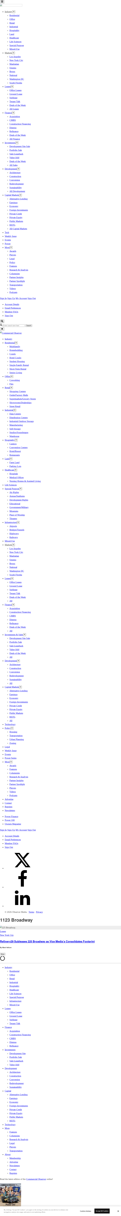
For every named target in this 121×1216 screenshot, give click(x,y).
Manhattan (14, 64)
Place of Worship (17, 515)
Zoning (12, 743)
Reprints (8, 806)
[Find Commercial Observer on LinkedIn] (22, 906)
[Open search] (2, 321)
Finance (8, 112)
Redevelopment (16, 184)
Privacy (39, 912)
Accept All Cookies (102, 1211)
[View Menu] (2, 1)
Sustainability (15, 187)
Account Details (12, 304)
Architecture (14, 172)
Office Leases (15, 90)
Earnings (13, 202)
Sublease (13, 97)
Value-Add (14, 157)
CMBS (12, 120)
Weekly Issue (11, 236)
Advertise (9, 799)
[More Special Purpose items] (20, 488)
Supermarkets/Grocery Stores (22, 399)
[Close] (118, 1211)
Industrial (13, 26)
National (13, 75)
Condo (12, 354)
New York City (16, 60)
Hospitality (14, 30)
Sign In (3, 298)
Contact (8, 803)
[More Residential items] (16, 342)
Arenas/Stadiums (17, 496)
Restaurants (14, 455)
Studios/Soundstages (18, 432)
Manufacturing (16, 425)
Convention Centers (18, 447)
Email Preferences (13, 308)
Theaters (13, 518)
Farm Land (14, 462)
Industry (8, 339)
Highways (14, 533)
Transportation (16, 285)
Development (11, 169)
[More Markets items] (13, 53)
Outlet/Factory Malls (18, 395)
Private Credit (15, 214)
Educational (14, 503)
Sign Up (11, 298)
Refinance (13, 131)
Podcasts (13, 292)
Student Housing (17, 361)
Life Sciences (15, 41)
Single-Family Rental (19, 365)
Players (12, 255)
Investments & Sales (14, 634)
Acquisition (14, 116)
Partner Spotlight (17, 281)
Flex (11, 384)
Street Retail (14, 406)
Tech (7, 232)
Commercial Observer (36, 1179)
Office (12, 19)
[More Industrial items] (14, 410)
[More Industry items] (13, 11)
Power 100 (10, 820)
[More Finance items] (13, 112)
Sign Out (32, 298)
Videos (12, 288)
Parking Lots (15, 466)
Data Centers (15, 414)
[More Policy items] (12, 728)
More (7, 247)
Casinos (13, 444)
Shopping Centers (17, 391)
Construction (15, 176)
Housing (13, 732)
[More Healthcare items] (15, 470)
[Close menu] (2, 329)
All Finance (14, 139)
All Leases (14, 109)
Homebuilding (16, 350)
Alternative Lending (18, 199)
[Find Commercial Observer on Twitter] (22, 868)
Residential (14, 15)
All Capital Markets (18, 228)
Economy (13, 206)
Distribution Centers (18, 417)
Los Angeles (15, 56)
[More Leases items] (12, 86)
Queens (12, 68)
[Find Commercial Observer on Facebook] (22, 887)
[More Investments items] (16, 142)
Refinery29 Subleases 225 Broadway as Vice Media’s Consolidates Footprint (47, 941)
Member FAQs (11, 312)
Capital (8, 1091)
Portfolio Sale (15, 150)
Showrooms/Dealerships (20, 402)
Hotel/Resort (15, 451)
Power (8, 243)
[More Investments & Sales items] (24, 634)
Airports (13, 526)
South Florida (15, 83)
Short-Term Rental (17, 369)
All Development (17, 191)
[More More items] (11, 247)
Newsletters (10, 810)
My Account (21, 298)
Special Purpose (16, 45)
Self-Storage (15, 429)
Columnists (14, 273)
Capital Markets (12, 195)
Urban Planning (16, 739)
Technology (10, 724)
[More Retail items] (11, 387)
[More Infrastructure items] (18, 522)
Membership (15, 1158)
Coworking (14, 380)
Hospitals (13, 473)
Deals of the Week (17, 105)
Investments (10, 142)
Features (13, 266)
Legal (12, 258)
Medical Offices (16, 477)
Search (28, 325)
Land (11, 34)
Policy (12, 262)
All (10, 601)
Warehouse (14, 436)
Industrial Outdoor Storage (21, 421)
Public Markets (16, 221)
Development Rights (18, 500)
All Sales (13, 165)
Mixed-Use (14, 49)
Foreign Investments (18, 210)
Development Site (17, 1053)
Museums (13, 511)
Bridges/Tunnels (16, 530)
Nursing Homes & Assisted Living (25, 481)
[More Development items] (18, 169)
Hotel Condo (15, 357)
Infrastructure (11, 522)
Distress (12, 127)
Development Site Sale (19, 146)
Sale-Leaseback (16, 154)
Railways (13, 537)
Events (8, 240)
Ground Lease (15, 94)
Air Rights (14, 492)
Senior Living (15, 372)
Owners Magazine (13, 824)
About (8, 1154)
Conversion (14, 180)
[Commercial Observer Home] (11, 5)
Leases (8, 86)
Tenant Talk (14, 101)
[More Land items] (10, 458)
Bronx (12, 71)
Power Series (10, 758)
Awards (12, 251)
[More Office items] (11, 376)
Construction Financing (20, 124)
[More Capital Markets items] (20, 195)
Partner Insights (16, 277)
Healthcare (14, 38)
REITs (12, 225)
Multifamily (14, 346)
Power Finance (11, 816)
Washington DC (16, 79)
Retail (12, 23)
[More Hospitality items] (16, 440)
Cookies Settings (85, 1211)
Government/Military (19, 507)
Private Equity (15, 217)
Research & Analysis (18, 270)
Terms (31, 912)
